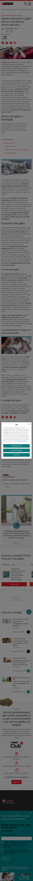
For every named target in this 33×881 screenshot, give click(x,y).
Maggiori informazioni (22, 441)
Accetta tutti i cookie (16, 450)
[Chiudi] (29, 424)
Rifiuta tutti (16, 454)
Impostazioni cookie (16, 445)
